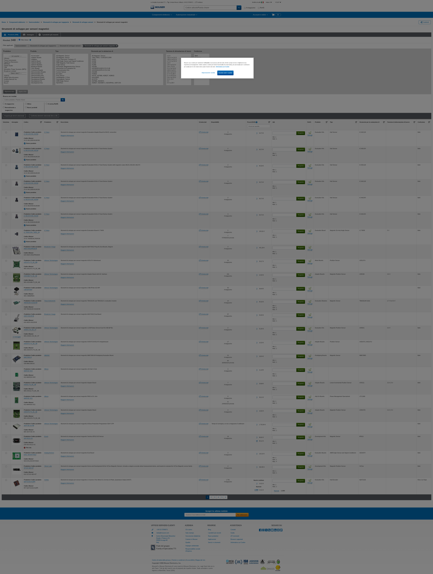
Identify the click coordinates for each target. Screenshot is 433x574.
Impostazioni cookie (208, 72)
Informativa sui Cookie (222, 66)
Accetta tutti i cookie (225, 73)
